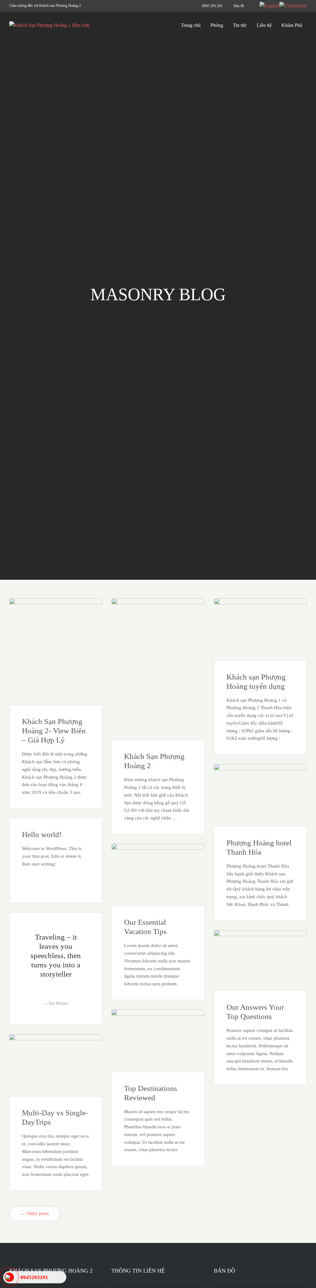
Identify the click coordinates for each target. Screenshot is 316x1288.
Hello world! (42, 834)
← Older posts (34, 1213)
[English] (269, 5)
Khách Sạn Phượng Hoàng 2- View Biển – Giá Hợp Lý (54, 730)
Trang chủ (191, 25)
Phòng (216, 25)
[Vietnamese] (293, 5)
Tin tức (240, 25)
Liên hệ (264, 25)
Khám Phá (291, 25)
